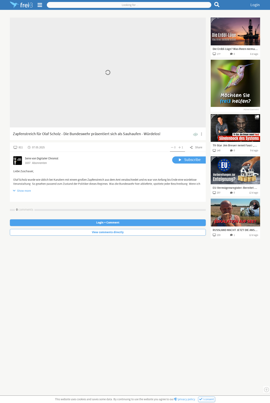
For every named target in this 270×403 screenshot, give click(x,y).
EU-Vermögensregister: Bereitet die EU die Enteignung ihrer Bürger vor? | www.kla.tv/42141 (235, 188)
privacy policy (186, 399)
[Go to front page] (21, 5)
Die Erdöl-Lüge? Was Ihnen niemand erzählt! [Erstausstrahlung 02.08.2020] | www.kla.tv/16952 (235, 49)
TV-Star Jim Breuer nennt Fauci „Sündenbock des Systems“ (235, 146)
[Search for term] (217, 4)
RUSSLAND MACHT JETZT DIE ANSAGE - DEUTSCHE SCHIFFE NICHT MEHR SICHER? (235, 230)
